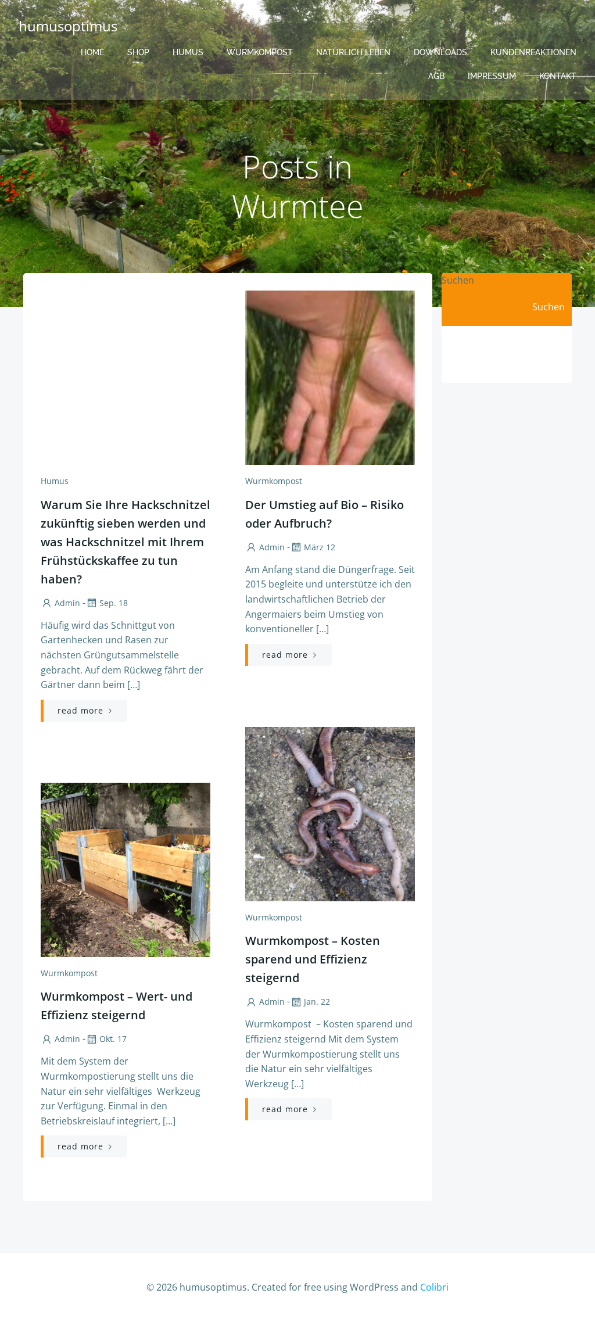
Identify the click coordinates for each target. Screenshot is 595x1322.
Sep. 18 (113, 602)
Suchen (458, 280)
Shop (138, 52)
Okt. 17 (113, 1038)
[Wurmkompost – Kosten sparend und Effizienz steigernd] (330, 813)
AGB (436, 76)
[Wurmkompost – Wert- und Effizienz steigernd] (125, 868)
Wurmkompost (260, 52)
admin (67, 602)
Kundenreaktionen (533, 52)
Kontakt (557, 76)
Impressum (492, 76)
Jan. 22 (317, 1001)
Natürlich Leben (353, 52)
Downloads (440, 52)
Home (92, 52)
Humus (188, 52)
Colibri (434, 1287)
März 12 (319, 547)
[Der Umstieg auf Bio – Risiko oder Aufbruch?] (330, 376)
